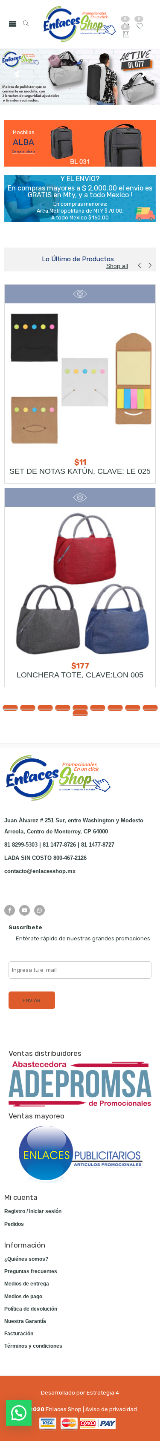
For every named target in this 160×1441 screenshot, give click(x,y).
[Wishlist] (139, 28)
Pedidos (14, 1224)
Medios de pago (23, 1297)
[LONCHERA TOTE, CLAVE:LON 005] (80, 582)
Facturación (18, 1334)
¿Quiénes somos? (26, 1259)
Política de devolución (30, 1309)
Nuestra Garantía (25, 1321)
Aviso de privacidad (111, 1409)
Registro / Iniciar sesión (32, 1211)
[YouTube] (24, 910)
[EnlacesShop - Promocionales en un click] (79, 24)
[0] (126, 35)
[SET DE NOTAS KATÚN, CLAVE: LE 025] (80, 378)
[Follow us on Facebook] (9, 910)
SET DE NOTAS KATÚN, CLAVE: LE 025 (80, 471)
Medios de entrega (26, 1284)
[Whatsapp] (39, 910)
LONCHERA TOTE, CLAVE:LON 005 (80, 675)
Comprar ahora (23, 151)
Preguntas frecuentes (30, 1271)
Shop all (117, 265)
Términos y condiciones (33, 1346)
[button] (10, 708)
